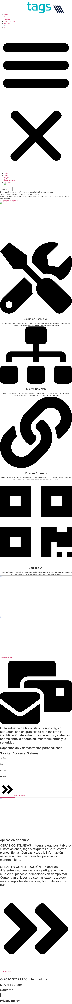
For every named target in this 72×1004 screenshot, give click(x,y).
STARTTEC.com (11, 985)
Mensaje (3, 776)
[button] (36, 100)
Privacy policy (10, 1001)
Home (6, 15)
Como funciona (9, 21)
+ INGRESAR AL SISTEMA (9, 201)
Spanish (5, 189)
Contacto (7, 17)
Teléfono (3, 770)
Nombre (3, 758)
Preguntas (7, 23)
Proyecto (7, 19)
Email (2, 764)
